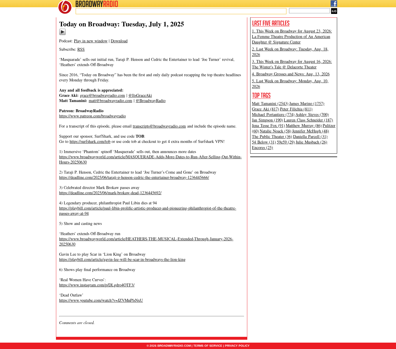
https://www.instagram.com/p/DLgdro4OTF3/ (97, 285)
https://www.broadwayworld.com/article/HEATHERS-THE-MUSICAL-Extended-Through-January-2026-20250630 (146, 241)
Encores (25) (262, 147)
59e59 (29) (286, 142)
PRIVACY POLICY (237, 345)
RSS (81, 49)
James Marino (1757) (306, 103)
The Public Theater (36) (272, 136)
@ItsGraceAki (140, 95)
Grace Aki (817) (265, 109)
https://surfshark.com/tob (90, 141)
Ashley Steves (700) (312, 114)
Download (119, 40)
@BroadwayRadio (151, 100)
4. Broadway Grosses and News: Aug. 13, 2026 (291, 74)
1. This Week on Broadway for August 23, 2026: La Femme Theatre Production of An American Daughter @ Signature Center (292, 36)
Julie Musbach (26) (311, 142)
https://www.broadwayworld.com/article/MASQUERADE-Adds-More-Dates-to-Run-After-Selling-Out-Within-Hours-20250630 (150, 159)
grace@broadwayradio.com (102, 95)
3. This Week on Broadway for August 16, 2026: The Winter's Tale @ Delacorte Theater (292, 64)
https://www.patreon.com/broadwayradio (92, 116)
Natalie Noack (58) (275, 131)
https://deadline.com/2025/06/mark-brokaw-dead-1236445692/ (110, 192)
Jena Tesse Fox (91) (268, 125)
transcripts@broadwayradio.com (159, 126)
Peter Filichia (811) (296, 109)
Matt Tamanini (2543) (270, 103)
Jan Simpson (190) (267, 120)
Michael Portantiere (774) (273, 114)
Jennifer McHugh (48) (310, 131)
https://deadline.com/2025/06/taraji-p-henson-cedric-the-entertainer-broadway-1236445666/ (134, 177)
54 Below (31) (264, 142)
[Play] (62, 34)
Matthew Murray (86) (304, 125)
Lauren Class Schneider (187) (308, 120)
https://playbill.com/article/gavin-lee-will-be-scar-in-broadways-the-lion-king (122, 259)
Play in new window (91, 40)
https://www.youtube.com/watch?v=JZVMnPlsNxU (101, 300)
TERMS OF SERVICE (207, 345)
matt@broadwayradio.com (110, 100)
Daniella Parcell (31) (310, 136)
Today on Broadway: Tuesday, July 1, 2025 (121, 24)
